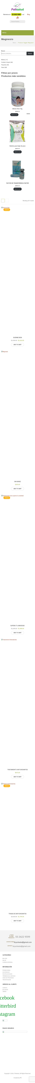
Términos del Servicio (9, 976)
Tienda (4, 991)
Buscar (3, 51)
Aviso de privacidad (8, 978)
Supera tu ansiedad (17, 625)
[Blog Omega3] (17, 17)
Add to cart (14, 115)
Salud (4, 960)
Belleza (5, 958)
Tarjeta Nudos (7, 979)
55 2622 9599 (22, 936)
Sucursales (6, 972)
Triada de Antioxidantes (17, 914)
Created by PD (17, 1078)
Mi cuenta (5, 989)
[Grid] (3, 200)
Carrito (5, 987)
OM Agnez (17, 481)
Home (14, 42)
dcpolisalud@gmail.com (21, 946)
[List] (7, 200)
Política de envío (7, 974)
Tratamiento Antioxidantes (17, 769)
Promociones (6, 970)
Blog (28, 14)
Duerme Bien (17, 337)
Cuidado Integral (8, 962)
